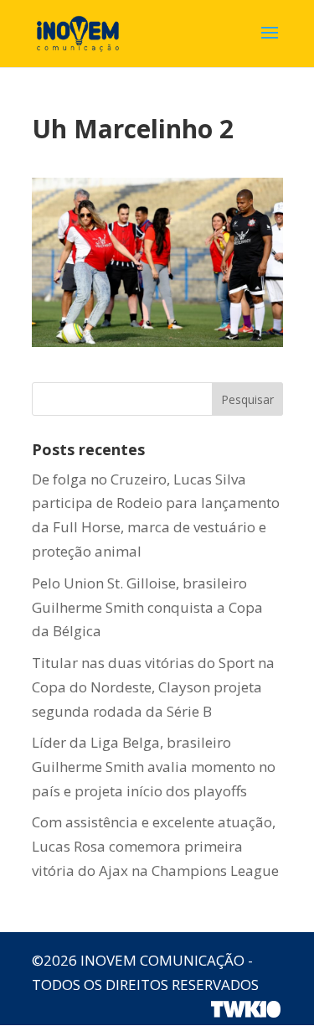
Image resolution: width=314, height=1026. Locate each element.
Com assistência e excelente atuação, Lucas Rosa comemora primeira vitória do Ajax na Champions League (155, 846)
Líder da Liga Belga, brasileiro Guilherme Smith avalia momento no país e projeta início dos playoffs (153, 767)
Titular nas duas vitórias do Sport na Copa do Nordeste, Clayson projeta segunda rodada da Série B (153, 687)
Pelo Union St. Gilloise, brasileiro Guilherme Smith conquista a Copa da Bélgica (147, 607)
